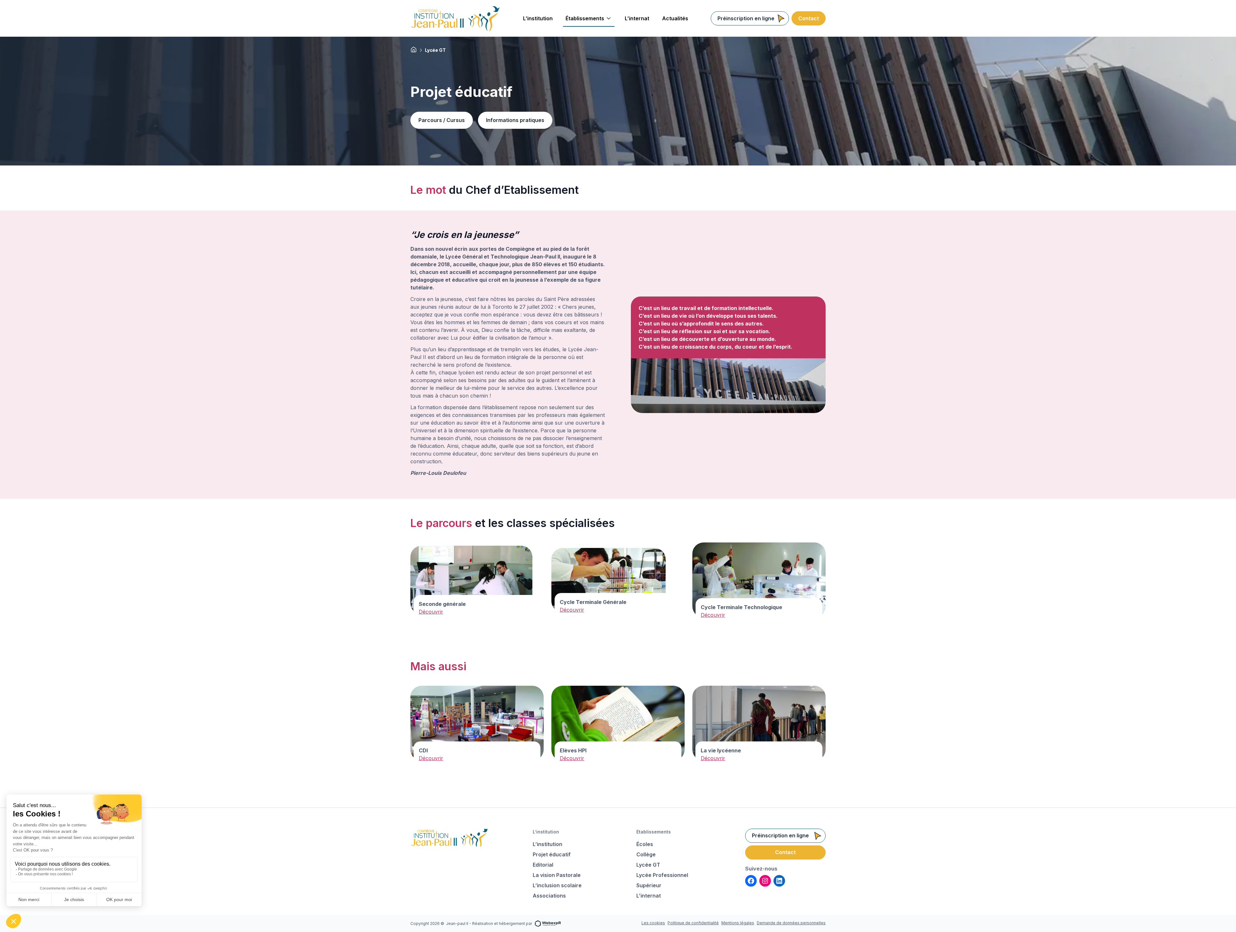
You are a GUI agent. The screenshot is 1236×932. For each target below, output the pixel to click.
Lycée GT (648, 864)
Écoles (644, 844)
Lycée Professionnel (662, 875)
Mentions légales (737, 922)
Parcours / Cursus (441, 120)
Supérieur (648, 885)
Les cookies (653, 922)
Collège (646, 854)
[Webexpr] (548, 923)
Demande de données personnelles (791, 922)
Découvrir (431, 611)
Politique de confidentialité (693, 922)
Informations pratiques (515, 120)
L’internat (648, 895)
